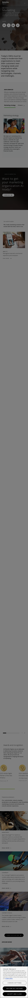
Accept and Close (14, 994)
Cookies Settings (15, 983)
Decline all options (14, 988)
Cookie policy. (9, 978)
